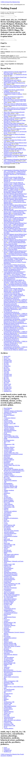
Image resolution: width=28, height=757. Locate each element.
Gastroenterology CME (9, 544)
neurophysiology (8, 551)
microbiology (7, 629)
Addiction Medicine (9, 711)
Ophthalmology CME (9, 444)
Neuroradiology (8, 589)
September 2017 (8, 391)
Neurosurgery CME (9, 724)
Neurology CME (8, 703)
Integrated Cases (8, 576)
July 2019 (6, 377)
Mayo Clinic (7, 441)
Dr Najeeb (6, 466)
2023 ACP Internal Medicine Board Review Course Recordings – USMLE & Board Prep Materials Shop (15, 266)
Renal (5, 494)
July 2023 (6, 363)
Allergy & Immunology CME (11, 681)
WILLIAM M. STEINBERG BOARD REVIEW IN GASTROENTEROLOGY (14, 470)
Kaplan (5, 615)
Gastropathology (17, 296)
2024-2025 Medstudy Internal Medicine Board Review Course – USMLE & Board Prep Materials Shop (15, 195)
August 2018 (7, 381)
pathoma (6, 424)
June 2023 (6, 364)
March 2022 (7, 368)
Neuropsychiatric (8, 420)
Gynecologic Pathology (10, 418)
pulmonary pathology (9, 429)
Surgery (6, 548)
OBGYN (6, 509)
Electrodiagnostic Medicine (10, 654)
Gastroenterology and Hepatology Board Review (15, 338)
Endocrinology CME (9, 505)
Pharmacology (7, 455)
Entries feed (7, 748)
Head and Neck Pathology (10, 480)
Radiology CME (8, 664)
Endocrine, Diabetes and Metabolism (13, 411)
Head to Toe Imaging (9, 592)
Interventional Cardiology (10, 599)
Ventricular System (9, 448)
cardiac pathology (8, 504)
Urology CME (7, 704)
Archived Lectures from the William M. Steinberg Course (15, 349)
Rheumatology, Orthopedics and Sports (13, 561)
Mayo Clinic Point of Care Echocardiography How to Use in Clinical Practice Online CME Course (15, 101)
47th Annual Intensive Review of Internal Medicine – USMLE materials (14, 189)
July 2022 (6, 367)
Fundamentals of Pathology (11, 575)
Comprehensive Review (10, 608)
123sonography (7, 675)
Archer (5, 656)
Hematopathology (8, 483)
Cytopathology (7, 590)
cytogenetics (7, 409)
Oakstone (6, 508)
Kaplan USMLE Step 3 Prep (11, 436)
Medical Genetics (8, 642)
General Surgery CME (9, 564)
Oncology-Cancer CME (10, 423)
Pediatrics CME (8, 565)
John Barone (7, 457)
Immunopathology (8, 610)
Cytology (6, 419)
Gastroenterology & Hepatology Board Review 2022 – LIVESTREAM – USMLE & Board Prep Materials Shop (15, 171)
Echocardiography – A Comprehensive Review (15, 74)
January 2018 (7, 385)
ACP (5, 489)
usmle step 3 (7, 605)
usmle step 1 (7, 547)
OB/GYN (6, 635)
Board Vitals (7, 543)
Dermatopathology (8, 709)
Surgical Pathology (8, 568)
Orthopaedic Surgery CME (10, 487)
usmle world (7, 539)
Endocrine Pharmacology (10, 533)
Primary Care (7, 713)
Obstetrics (6, 640)
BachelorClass (7, 696)
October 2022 (7, 366)
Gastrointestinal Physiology (11, 612)
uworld (5, 519)
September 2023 (8, 362)
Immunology (7, 462)
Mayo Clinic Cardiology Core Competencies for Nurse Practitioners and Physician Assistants (15, 108)
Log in (5, 747)
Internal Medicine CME (9, 663)
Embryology (7, 653)
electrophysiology (8, 473)
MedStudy (6, 639)
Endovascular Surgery (9, 717)
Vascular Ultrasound (9, 427)
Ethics (5, 416)
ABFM (5, 685)
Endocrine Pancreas (8, 484)
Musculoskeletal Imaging (10, 430)
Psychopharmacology (9, 440)
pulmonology (7, 493)
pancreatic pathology (9, 532)
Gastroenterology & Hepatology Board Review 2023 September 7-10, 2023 (15, 156)
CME (5, 482)
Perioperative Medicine (9, 625)
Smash (5, 562)
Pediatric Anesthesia (9, 490)
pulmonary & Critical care (10, 412)
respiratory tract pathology (10, 511)
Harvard (6, 558)
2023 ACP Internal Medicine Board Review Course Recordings (15, 231)
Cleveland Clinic (8, 580)
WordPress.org (7, 751)
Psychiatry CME (8, 604)
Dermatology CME (8, 463)
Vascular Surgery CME (9, 725)
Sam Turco (6, 695)
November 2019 (8, 374)
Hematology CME (8, 603)
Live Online (7, 715)
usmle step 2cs (7, 566)
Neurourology (7, 514)
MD (5, 692)
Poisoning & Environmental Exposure (13, 454)
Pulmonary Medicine (9, 459)
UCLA (5, 522)
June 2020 (6, 371)
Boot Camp (6, 714)
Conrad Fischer (7, 479)
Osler (5, 679)
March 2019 (7, 380)
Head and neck (7, 550)
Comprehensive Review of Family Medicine (15, 137)
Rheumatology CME (9, 683)
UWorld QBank (8, 707)
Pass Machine (7, 528)
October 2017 (7, 389)
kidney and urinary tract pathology (12, 720)
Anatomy (6, 621)
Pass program (7, 636)
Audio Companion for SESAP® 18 (13, 343)
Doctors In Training (8, 500)
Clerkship (6, 516)
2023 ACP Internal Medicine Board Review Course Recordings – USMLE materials (14, 258)
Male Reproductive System (10, 573)
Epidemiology (7, 434)
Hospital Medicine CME (10, 622)
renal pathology (8, 512)
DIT (5, 443)
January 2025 (7, 356)
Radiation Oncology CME (10, 644)
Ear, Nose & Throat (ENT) (10, 596)
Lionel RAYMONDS (9, 557)
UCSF (5, 541)
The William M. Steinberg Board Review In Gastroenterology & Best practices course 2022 (15, 302)
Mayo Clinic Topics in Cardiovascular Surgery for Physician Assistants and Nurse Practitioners (15, 104)
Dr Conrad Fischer (8, 597)
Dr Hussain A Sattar (9, 660)
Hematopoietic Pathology (10, 572)
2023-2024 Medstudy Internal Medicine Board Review (14, 221)
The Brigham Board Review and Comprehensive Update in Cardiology (13, 93)
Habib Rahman (7, 721)
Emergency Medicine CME (10, 486)
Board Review (7, 614)
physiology (6, 649)
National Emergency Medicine (11, 426)
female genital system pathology (12, 594)
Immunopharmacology (9, 579)
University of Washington (10, 587)
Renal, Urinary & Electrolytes (11, 676)
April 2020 (6, 373)
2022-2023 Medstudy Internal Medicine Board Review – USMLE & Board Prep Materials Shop (15, 236)
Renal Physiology (8, 672)
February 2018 (7, 384)
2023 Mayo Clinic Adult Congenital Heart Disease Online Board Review (14, 124)
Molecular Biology (8, 661)
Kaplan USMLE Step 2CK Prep (12, 465)
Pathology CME (8, 546)
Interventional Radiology (10, 706)
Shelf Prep (6, 571)
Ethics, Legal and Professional (11, 437)
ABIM (5, 665)
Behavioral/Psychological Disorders (13, 671)
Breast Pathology (8, 408)
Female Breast (7, 582)
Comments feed (7, 750)
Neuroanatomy (7, 569)
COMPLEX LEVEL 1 (9, 611)
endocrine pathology (9, 657)
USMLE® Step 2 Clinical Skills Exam (13, 686)
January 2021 (7, 370)
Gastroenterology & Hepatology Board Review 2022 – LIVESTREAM (15, 160)
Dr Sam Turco (7, 497)
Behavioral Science (8, 670)
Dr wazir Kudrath (8, 658)
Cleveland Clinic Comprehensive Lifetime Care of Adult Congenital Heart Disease (15, 86)
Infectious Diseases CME (10, 643)
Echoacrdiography (8, 458)
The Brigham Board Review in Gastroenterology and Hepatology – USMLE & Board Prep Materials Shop (15, 300)
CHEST (6, 491)
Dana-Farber (7, 502)
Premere (6, 495)
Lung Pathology (8, 534)
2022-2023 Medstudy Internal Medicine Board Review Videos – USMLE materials (15, 229)
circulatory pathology (9, 450)
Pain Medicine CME (9, 526)
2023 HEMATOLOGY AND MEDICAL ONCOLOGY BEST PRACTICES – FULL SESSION (15, 150)
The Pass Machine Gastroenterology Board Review (13, 292)
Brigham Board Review (9, 600)
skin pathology (7, 529)
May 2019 (6, 378)
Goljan (5, 445)
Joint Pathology (8, 431)
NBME (5, 438)
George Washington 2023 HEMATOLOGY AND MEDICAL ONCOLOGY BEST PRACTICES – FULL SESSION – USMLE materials (15, 274)
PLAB (5, 433)
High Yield (6, 521)
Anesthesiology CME (9, 702)
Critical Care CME (8, 422)
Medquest (6, 699)
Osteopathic (7, 631)
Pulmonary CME (8, 624)
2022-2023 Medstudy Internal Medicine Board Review (14, 226)
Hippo (5, 697)
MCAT (5, 727)
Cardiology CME (8, 722)
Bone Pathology (8, 413)
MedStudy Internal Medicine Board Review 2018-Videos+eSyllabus (15, 197)
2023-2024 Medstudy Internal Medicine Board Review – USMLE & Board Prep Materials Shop (15, 247)
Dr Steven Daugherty (9, 415)
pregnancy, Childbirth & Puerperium (13, 476)
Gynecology (7, 619)
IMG (5, 678)
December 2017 (8, 387)
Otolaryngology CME (9, 507)
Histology (6, 560)
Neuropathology (8, 650)
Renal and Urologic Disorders (11, 530)
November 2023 (8, 360)
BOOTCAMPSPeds (9, 501)
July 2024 (6, 357)
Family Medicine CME (9, 525)
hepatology (6, 710)
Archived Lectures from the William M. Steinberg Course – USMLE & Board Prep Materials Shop (14, 178)
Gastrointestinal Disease (10, 617)
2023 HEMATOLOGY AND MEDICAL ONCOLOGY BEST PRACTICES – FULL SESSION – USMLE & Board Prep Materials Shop (15, 282)
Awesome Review (8, 693)
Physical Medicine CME (10, 585)
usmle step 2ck (7, 586)
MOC (5, 700)
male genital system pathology (11, 554)
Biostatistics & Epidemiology (11, 518)
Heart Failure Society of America (12, 646)
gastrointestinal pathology (10, 638)
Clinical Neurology (8, 468)
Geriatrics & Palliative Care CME (12, 583)
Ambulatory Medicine (9, 447)
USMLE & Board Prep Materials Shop (10, 2)
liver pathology (7, 515)
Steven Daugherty (8, 498)
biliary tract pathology (9, 593)
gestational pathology (9, 578)
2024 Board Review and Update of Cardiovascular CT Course (12, 80)
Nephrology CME (8, 682)
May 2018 (6, 382)
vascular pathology (9, 728)
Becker (5, 537)
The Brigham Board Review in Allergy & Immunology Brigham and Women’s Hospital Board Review (15, 255)
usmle (5, 688)
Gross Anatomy (8, 690)
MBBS (5, 553)
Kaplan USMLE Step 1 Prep (11, 452)
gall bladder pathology (9, 555)
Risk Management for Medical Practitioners (14, 134)
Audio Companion (8, 674)
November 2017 (8, 388)
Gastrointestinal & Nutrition (10, 536)
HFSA (5, 618)
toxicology (6, 628)
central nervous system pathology (12, 472)
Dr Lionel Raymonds (9, 689)
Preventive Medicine (9, 601)
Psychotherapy (7, 461)
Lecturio (6, 523)
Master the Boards (8, 540)
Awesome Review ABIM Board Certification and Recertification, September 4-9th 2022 (14, 191)
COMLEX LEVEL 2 (9, 475)
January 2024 (7, 359)
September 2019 (8, 375)
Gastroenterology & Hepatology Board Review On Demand (13, 186)
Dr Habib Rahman (8, 651)
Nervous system (8, 451)
